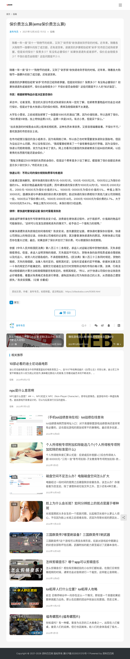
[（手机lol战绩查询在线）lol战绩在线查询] (26, 425)
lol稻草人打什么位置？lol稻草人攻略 (71, 589)
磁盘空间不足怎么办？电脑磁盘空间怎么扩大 (77, 476)
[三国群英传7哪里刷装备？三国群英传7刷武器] (26, 542)
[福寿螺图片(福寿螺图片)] (26, 624)
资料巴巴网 (108, 653)
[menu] (120, 5)
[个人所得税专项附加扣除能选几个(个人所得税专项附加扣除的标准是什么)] (26, 452)
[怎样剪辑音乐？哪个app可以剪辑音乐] (26, 570)
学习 (16, 302)
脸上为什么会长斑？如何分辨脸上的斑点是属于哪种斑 (82, 505)
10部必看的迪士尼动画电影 (29, 364)
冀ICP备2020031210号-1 (76, 653)
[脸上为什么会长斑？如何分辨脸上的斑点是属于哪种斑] (26, 511)
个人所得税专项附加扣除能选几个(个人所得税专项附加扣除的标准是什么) (83, 447)
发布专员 (14, 31)
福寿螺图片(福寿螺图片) (63, 617)
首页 (8, 14)
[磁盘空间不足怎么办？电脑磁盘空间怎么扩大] (26, 484)
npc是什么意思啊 (22, 390)
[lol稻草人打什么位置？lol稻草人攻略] (26, 597)
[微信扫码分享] (96, 325)
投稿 (52, 31)
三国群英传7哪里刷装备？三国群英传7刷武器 (78, 535)
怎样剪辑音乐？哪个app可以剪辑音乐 (72, 562)
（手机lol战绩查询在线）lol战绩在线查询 (75, 417)
